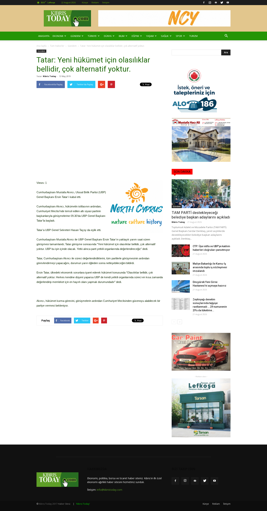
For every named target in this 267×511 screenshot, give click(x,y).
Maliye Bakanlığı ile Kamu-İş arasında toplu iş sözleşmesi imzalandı (210, 267)
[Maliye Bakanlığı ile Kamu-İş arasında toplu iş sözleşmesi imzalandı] (181, 268)
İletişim (105, 2)
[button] (226, 36)
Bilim (121, 36)
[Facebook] (204, 2)
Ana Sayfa (41, 45)
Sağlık (165, 36)
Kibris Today (49, 76)
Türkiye (92, 36)
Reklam (95, 2)
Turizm (193, 36)
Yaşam (150, 36)
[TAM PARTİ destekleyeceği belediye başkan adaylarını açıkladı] (201, 193)
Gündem (75, 36)
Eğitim (135, 36)
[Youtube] (227, 2)
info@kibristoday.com (109, 489)
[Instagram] (210, 2)
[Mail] (216, 2)
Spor (179, 36)
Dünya (108, 36)
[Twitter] (221, 2)
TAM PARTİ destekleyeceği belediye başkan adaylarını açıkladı (201, 214)
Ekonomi (58, 36)
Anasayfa (43, 36)
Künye (85, 2)
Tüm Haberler (57, 45)
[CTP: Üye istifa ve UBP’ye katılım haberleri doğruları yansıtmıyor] (181, 250)
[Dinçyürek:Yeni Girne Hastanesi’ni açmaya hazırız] (181, 286)
